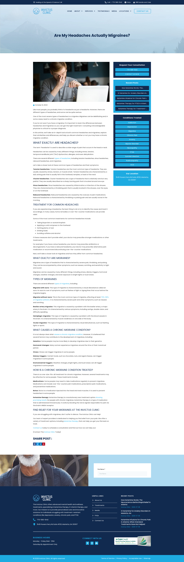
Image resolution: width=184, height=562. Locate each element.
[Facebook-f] (87, 543)
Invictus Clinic (49, 432)
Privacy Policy (122, 558)
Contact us (37, 428)
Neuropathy (132, 148)
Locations (124, 11)
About (77, 11)
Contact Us (142, 11)
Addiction (132, 123)
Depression (132, 127)
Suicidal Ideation (132, 156)
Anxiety (132, 139)
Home (69, 11)
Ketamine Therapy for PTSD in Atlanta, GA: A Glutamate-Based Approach (132, 103)
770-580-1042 (42, 520)
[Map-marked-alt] (96, 543)
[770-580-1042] (34, 520)
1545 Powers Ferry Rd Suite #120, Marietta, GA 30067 (57, 524)
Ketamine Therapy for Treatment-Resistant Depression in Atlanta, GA (132, 109)
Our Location (132, 173)
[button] (34, 444)
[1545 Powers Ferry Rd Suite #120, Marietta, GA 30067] (34, 524)
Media (114, 11)
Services (89, 11)
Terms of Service (108, 558)
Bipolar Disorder (132, 144)
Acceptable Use (135, 558)
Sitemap (147, 558)
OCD (132, 165)
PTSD (132, 152)
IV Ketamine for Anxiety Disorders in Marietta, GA (132, 93)
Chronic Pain (132, 135)
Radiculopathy (132, 160)
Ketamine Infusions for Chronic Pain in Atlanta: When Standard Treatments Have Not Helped (132, 98)
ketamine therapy (71, 421)
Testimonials (103, 11)
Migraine (132, 131)
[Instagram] (92, 543)
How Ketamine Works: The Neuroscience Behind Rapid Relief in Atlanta (132, 88)
